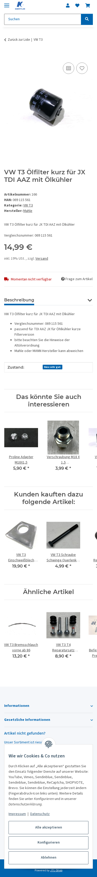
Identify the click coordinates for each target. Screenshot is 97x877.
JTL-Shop (56, 870)
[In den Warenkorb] (8, 55)
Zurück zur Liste (19, 39)
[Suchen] (87, 19)
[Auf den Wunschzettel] (82, 68)
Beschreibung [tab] (19, 300)
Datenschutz (40, 814)
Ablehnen (48, 857)
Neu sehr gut (52, 367)
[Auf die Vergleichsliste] (68, 68)
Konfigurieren (49, 842)
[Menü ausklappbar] (6, 3)
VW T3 (28, 205)
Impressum (17, 814)
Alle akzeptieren (48, 827)
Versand (41, 258)
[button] (67, 6)
